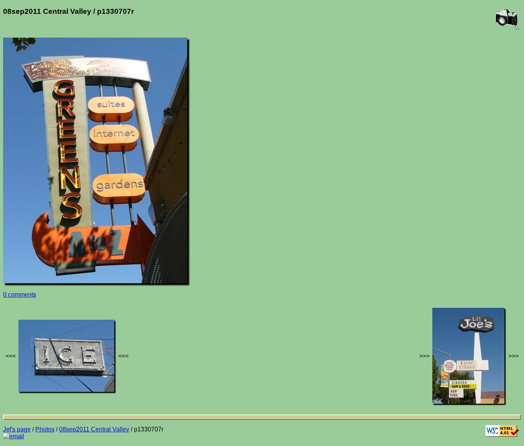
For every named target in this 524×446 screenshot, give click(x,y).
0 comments (19, 294)
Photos (44, 429)
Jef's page (17, 429)
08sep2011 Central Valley (94, 429)
